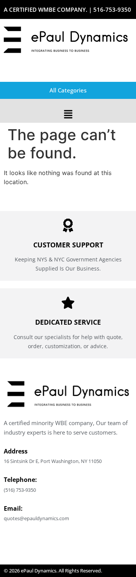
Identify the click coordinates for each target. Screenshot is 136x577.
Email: (13, 508)
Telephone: (20, 479)
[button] (68, 114)
